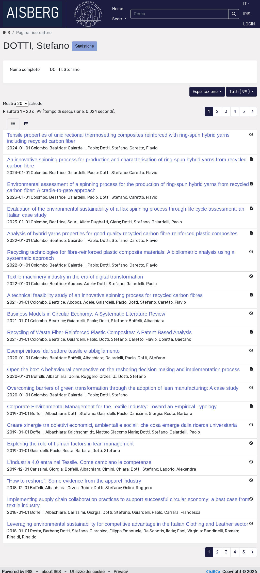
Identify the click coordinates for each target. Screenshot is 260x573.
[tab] (13, 123)
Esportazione (206, 91)
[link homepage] (34, 14)
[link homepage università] (88, 14)
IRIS (246, 13)
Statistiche (84, 46)
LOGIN (249, 24)
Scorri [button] (117, 19)
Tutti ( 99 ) (240, 91)
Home (117, 8)
